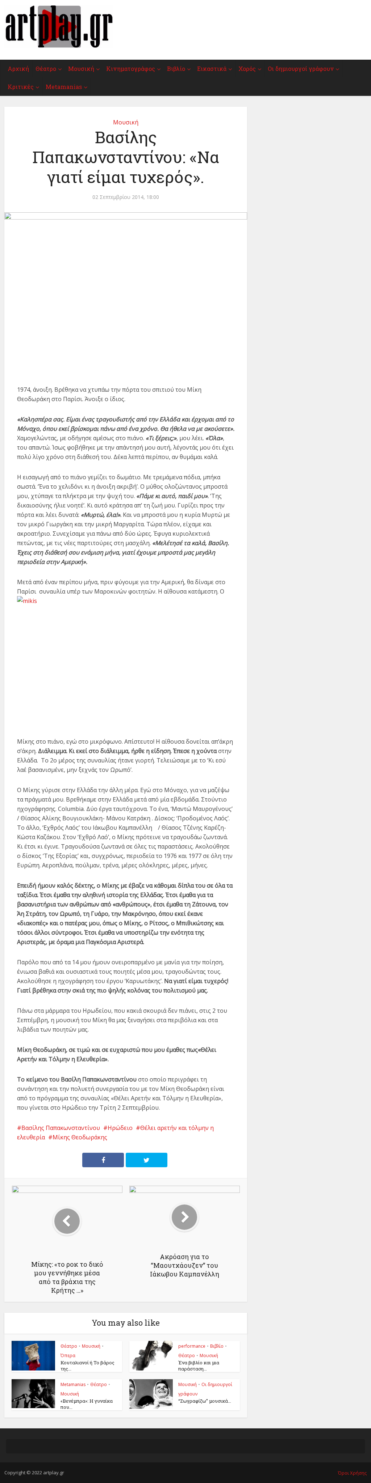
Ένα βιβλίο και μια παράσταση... (198, 1365)
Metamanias (64, 86)
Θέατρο (46, 68)
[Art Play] (58, 26)
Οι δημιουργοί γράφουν (301, 68)
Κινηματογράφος (130, 68)
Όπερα (68, 1355)
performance (191, 1346)
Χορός (247, 68)
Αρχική (18, 68)
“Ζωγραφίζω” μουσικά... (204, 1401)
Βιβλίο (176, 68)
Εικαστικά (211, 68)
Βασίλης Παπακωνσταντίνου (60, 1128)
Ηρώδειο (120, 1128)
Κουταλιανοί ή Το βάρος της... (87, 1365)
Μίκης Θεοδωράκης (80, 1137)
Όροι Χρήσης (352, 1473)
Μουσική (81, 68)
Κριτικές (21, 86)
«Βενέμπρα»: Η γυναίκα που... (87, 1404)
